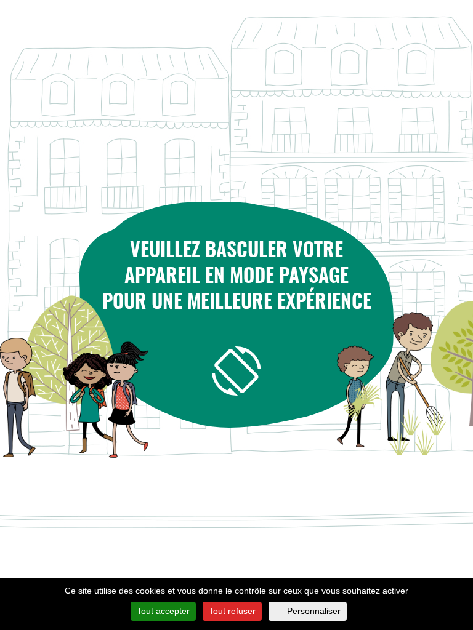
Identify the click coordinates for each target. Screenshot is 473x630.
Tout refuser (232, 611)
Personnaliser (314, 611)
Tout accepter (163, 611)
